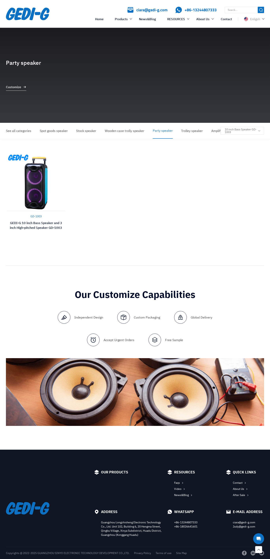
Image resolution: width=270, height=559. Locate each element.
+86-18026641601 (185, 526)
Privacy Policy (142, 553)
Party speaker (163, 130)
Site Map (181, 553)
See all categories (18, 130)
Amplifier (217, 130)
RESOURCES (176, 19)
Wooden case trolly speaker (124, 130)
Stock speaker (86, 130)
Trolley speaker (192, 130)
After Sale (239, 495)
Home (99, 19)
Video (177, 489)
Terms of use (164, 553)
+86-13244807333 (185, 522)
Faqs (177, 483)
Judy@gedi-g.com (244, 526)
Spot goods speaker (54, 130)
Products (121, 19)
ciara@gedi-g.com (244, 522)
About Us (203, 19)
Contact (226, 19)
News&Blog (147, 19)
